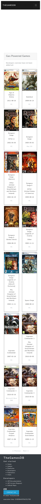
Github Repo (11, 485)
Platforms (10, 468)
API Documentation (14, 481)
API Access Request (14, 483)
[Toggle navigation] (35, 5)
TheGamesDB (9, 5)
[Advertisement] (20, 31)
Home (9, 464)
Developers (11, 470)
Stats (9, 475)
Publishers (11, 473)
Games (9, 466)
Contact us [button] (11, 492)
